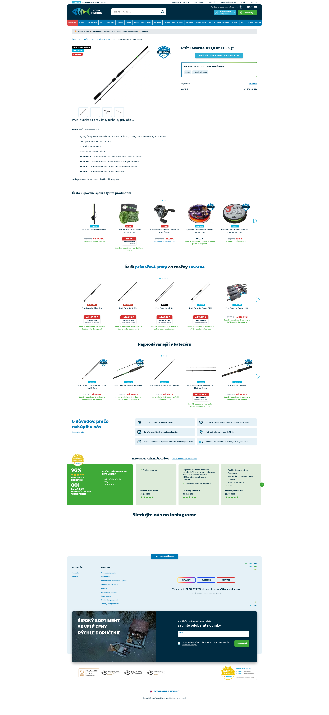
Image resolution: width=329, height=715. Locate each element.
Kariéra (104, 588)
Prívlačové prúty (103, 39)
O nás (243, 2)
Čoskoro (249, 22)
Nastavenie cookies (109, 592)
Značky (258, 22)
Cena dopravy (106, 596)
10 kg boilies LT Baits (100, 31)
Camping (120, 22)
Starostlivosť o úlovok (205, 22)
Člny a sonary (223, 22)
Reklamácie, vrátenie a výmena (114, 580)
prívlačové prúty (151, 267)
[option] (83, 112)
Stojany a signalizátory (173, 22)
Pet (242, 22)
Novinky (82, 22)
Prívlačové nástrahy (142, 22)
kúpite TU (144, 31)
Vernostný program (228, 2)
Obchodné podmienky (110, 600)
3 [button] (165, 278)
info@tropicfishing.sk (228, 588)
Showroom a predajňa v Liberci (89, 2)
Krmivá (128, 22)
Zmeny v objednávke (110, 603)
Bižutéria (157, 22)
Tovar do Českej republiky (167, 691)
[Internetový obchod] (87, 11)
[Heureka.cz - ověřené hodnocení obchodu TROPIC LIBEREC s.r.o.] (239, 673)
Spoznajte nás (78, 432)
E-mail (181, 633)
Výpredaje (72, 22)
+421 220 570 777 (192, 588)
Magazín (212, 2)
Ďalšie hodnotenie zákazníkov (184, 458)
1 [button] (162, 200)
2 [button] (165, 200)
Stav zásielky (199, 2)
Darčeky (235, 22)
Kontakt (254, 2)
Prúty (102, 22)
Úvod (74, 39)
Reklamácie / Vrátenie (180, 2)
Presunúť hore (167, 556)
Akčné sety (92, 22)
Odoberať (242, 643)
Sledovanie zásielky (109, 584)
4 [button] (167, 278)
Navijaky (110, 22)
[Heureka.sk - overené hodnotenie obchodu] (77, 460)
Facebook (206, 580)
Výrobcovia (105, 576)
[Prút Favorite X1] (83, 112)
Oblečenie (190, 22)
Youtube (226, 580)
